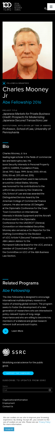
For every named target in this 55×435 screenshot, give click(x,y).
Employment (9, 403)
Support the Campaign (18, 373)
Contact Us (8, 406)
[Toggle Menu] (51, 6)
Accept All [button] (9, 429)
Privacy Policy (44, 422)
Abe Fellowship (16, 290)
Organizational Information (15, 400)
